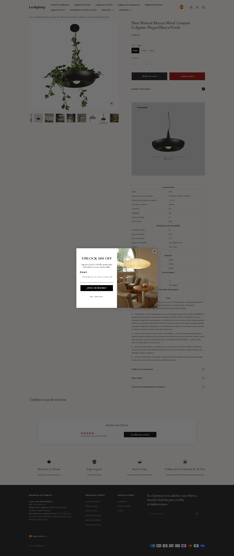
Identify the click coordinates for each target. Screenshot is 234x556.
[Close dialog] (154, 251)
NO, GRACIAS (96, 297)
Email (83, 272)
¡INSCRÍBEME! (97, 288)
